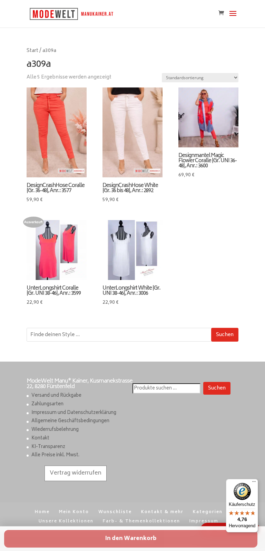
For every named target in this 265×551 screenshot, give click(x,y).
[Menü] (254, 483)
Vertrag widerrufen (75, 473)
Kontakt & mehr (162, 512)
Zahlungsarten (47, 404)
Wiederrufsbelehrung (55, 430)
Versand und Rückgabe (56, 396)
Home (42, 512)
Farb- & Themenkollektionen (141, 521)
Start (32, 51)
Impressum (203, 521)
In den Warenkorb (130, 538)
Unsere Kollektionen (66, 521)
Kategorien (208, 512)
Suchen (225, 335)
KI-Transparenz (48, 447)
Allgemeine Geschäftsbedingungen (70, 421)
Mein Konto (74, 512)
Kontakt (40, 439)
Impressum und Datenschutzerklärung (73, 413)
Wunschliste (115, 512)
